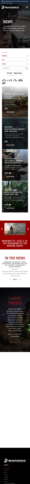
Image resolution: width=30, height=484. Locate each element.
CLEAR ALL (11, 75)
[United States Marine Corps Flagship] (10, 7)
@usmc (10, 334)
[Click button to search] (26, 68)
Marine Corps (15, 460)
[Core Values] (15, 80)
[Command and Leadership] (20, 80)
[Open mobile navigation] (27, 7)
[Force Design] (4, 80)
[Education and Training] (9, 80)
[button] (7, 3)
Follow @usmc (15, 336)
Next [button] (15, 279)
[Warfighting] (4, 83)
